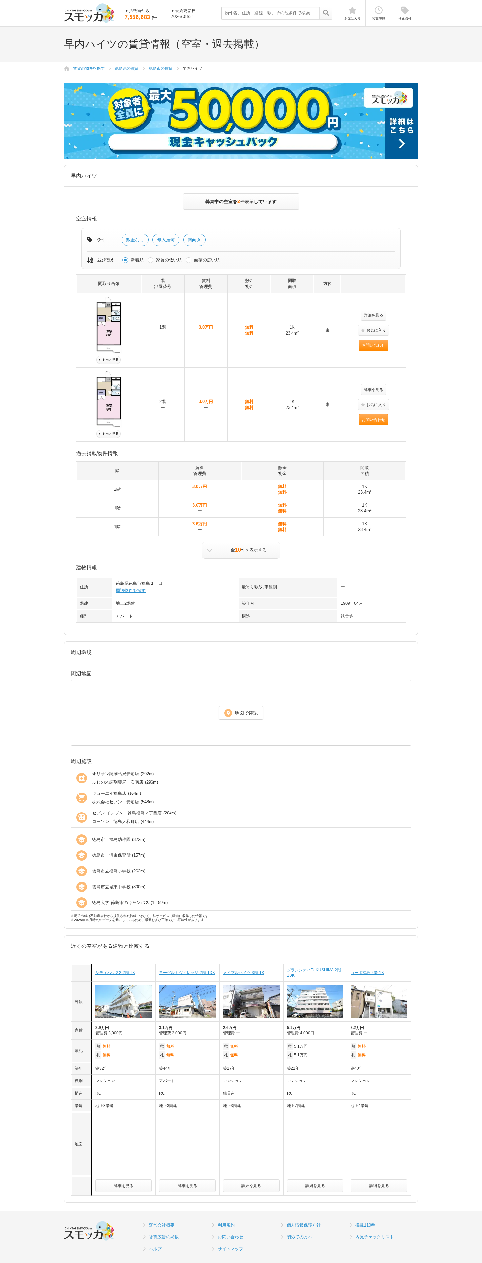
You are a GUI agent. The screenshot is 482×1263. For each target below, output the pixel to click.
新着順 (137, 260)
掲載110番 (365, 1225)
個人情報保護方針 (304, 1225)
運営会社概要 (161, 1225)
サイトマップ (230, 1248)
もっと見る (108, 359)
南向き (194, 239)
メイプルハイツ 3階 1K (243, 972)
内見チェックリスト (374, 1236)
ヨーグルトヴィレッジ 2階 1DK (187, 972)
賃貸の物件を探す (89, 68)
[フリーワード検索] (325, 13)
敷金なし (135, 239)
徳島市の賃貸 (160, 68)
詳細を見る (373, 315)
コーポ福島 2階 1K (367, 972)
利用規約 (226, 1225)
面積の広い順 (207, 260)
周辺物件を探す (131, 590)
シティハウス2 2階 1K (115, 972)
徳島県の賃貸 (126, 68)
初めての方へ (299, 1236)
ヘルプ (155, 1248)
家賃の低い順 (169, 260)
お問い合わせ (373, 345)
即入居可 (166, 239)
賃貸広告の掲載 (164, 1236)
